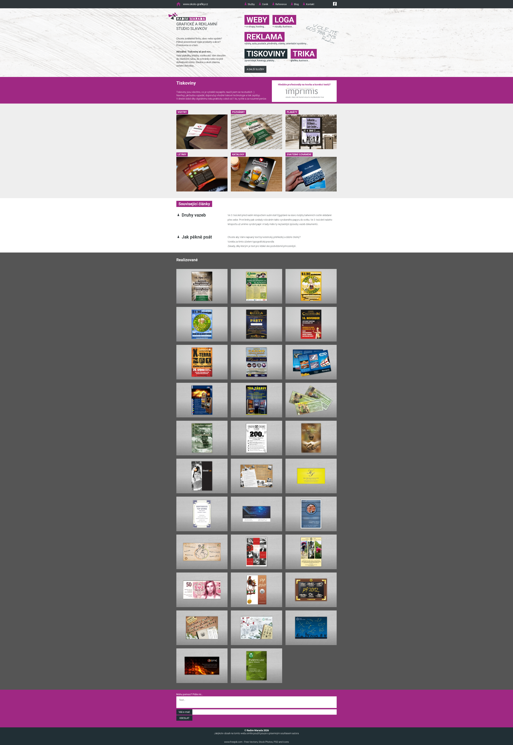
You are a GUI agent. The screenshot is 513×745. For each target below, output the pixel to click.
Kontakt (310, 4)
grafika (294, 60)
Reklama (264, 36)
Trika (304, 53)
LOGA (284, 19)
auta (254, 43)
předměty (272, 43)
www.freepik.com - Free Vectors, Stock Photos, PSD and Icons (256, 741)
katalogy (261, 60)
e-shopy (250, 26)
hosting (260, 26)
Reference (281, 4)
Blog (296, 4)
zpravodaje (250, 60)
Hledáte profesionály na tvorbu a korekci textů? (304, 84)
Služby (251, 4)
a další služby (255, 69)
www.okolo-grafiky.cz (195, 4)
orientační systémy (296, 43)
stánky (281, 43)
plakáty (270, 60)
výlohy (247, 43)
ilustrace (287, 26)
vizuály (278, 26)
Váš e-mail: (184, 712)
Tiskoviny (265, 53)
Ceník (265, 4)
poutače (262, 43)
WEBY (256, 19)
